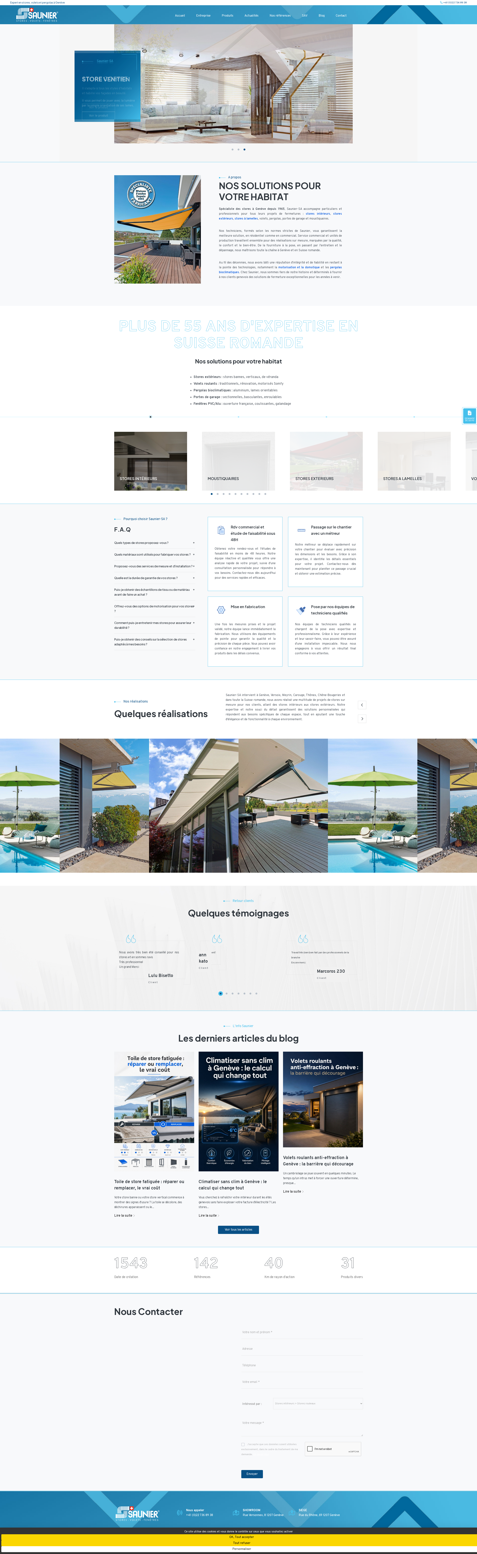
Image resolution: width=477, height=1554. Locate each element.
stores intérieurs (318, 214)
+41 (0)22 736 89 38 (455, 2)
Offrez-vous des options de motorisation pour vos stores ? (154, 608)
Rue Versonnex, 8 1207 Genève (263, 1515)
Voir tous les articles (238, 1230)
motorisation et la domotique (299, 267)
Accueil (180, 16)
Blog (322, 16)
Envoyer (252, 1474)
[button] (232, 149)
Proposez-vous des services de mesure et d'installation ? (153, 566)
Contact (341, 16)
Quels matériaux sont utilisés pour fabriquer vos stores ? (152, 554)
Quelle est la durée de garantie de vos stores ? (146, 578)
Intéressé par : (252, 1404)
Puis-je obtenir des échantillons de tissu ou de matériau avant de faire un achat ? (152, 592)
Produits (227, 16)
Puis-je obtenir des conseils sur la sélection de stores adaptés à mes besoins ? (150, 641)
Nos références (280, 16)
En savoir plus (261, 1454)
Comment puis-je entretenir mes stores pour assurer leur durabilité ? (152, 625)
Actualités (251, 16)
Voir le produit (98, 122)
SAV (304, 16)
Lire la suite (123, 1216)
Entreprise (203, 16)
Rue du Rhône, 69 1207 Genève (319, 1515)
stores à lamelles (246, 219)
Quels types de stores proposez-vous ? (141, 543)
